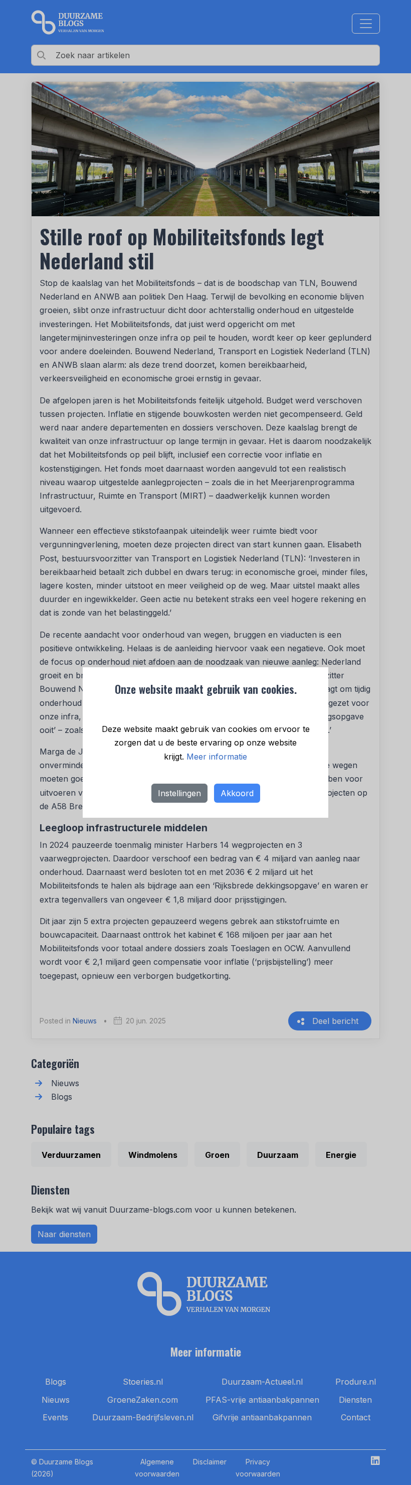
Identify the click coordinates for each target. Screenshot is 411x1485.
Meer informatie (216, 757)
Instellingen (179, 793)
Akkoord (237, 793)
